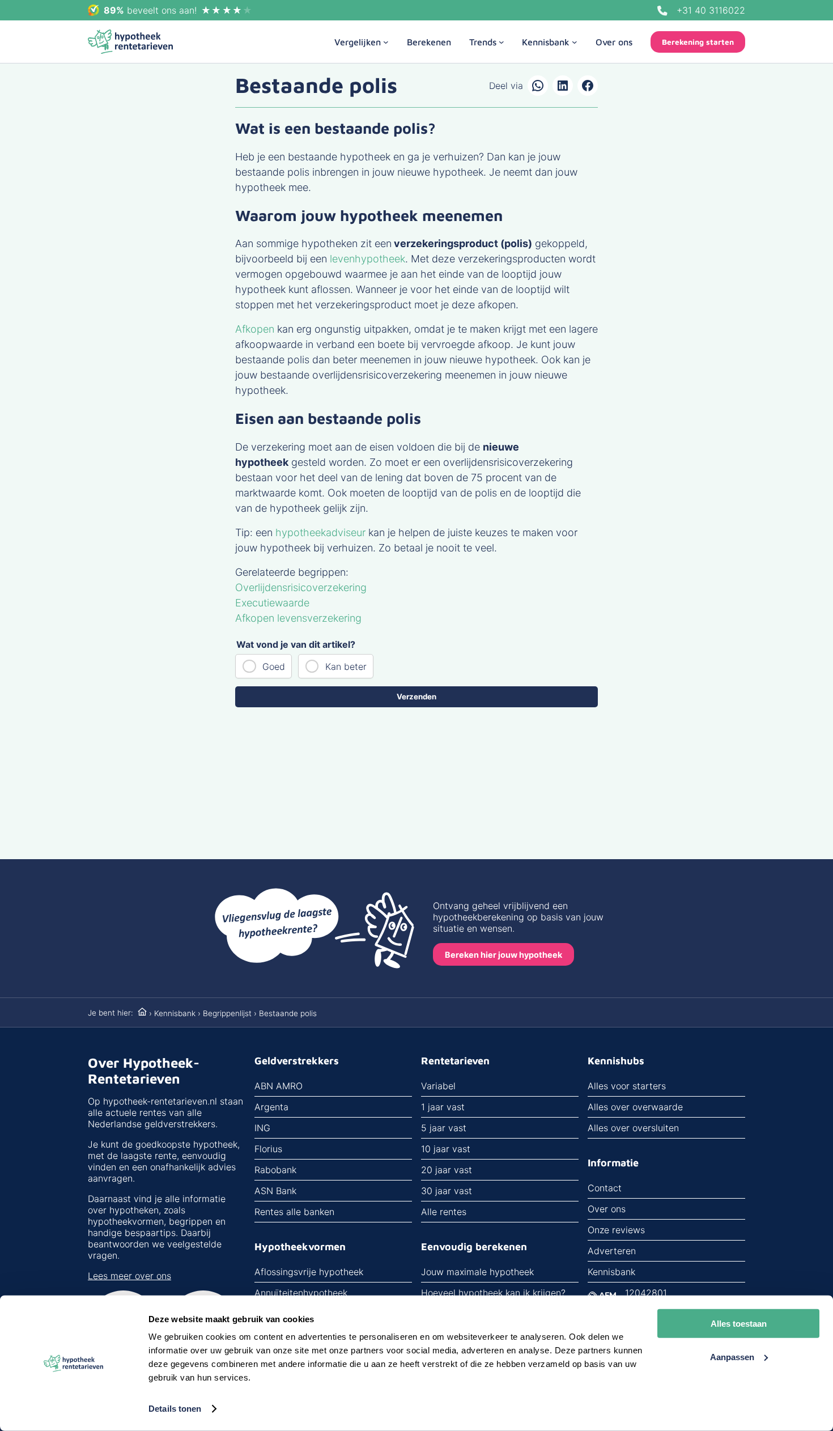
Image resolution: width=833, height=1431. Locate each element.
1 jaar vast (443, 1106)
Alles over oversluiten (633, 1127)
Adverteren (612, 1250)
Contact (605, 1188)
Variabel (438, 1086)
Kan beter (346, 666)
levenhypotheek (367, 259)
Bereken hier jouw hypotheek (503, 954)
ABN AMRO (278, 1086)
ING (262, 1127)
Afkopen (254, 329)
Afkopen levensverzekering (298, 618)
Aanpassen (732, 1356)
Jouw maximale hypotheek (477, 1271)
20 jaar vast (446, 1169)
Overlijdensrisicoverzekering (301, 587)
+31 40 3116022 (711, 10)
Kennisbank (175, 1013)
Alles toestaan (739, 1323)
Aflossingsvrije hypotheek (308, 1271)
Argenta (271, 1106)
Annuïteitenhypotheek (300, 1292)
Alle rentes (443, 1211)
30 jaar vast (446, 1190)
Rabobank (275, 1169)
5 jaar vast (443, 1127)
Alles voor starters (627, 1086)
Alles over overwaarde (635, 1106)
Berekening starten (698, 41)
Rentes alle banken (294, 1211)
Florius (268, 1148)
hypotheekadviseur (320, 532)
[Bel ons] (662, 11)
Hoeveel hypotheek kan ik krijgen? (493, 1292)
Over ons (607, 1209)
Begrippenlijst (227, 1013)
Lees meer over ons (129, 1275)
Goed (273, 666)
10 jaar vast (445, 1148)
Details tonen (174, 1408)
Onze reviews (616, 1229)
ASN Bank (275, 1190)
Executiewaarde (272, 603)
